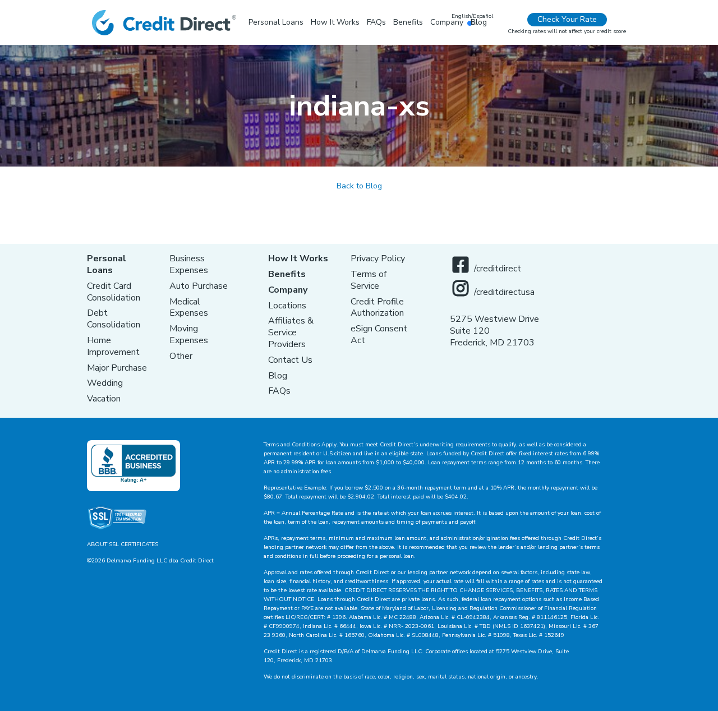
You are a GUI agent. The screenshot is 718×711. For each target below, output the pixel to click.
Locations (287, 305)
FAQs (279, 391)
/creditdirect (497, 268)
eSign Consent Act (379, 334)
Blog (277, 376)
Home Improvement (113, 346)
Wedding (105, 383)
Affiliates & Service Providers (291, 332)
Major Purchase (117, 368)
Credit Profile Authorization (377, 308)
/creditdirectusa (504, 292)
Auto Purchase (198, 286)
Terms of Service (368, 280)
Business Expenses (188, 264)
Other (180, 356)
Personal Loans (106, 264)
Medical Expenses (188, 308)
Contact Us (290, 360)
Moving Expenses (188, 334)
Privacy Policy (378, 258)
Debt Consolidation (113, 319)
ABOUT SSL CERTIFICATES (122, 544)
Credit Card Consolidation (113, 292)
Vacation (104, 399)
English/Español (472, 16)
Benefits (287, 274)
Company (287, 290)
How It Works (298, 258)
